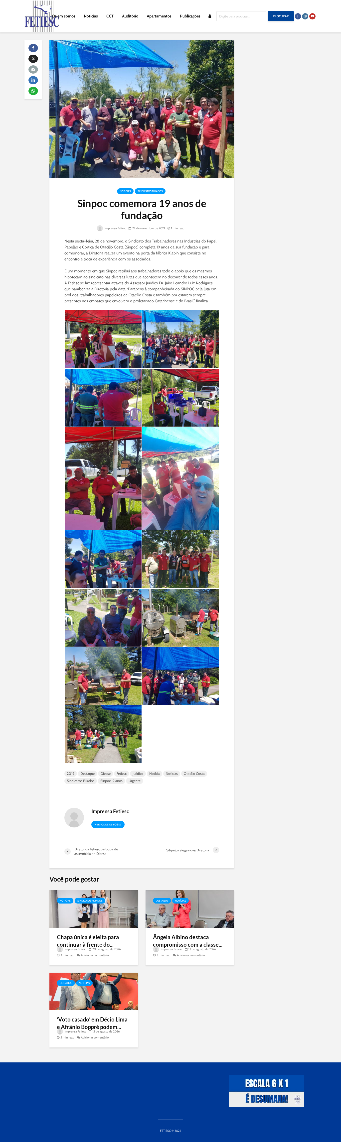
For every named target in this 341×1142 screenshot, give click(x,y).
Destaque (87, 773)
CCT (110, 16)
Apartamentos (159, 16)
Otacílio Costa (194, 773)
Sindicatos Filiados (150, 191)
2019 (70, 773)
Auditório (130, 16)
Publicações (190, 16)
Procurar (281, 16)
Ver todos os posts (108, 824)
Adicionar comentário (95, 955)
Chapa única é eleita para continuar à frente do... (88, 941)
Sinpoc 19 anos (111, 781)
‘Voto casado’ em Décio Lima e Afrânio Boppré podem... (92, 1023)
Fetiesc (122, 773)
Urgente (135, 781)
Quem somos (63, 16)
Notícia (154, 773)
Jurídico (138, 773)
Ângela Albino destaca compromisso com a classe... (187, 941)
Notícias (91, 16)
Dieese (106, 773)
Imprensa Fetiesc (115, 228)
